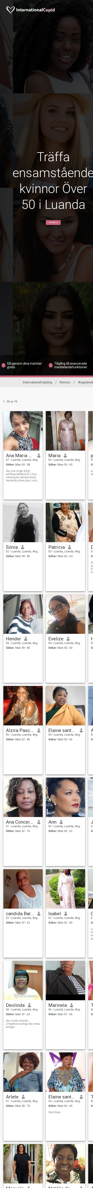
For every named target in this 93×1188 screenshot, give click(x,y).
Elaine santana (62, 730)
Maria (54, 455)
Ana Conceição (20, 822)
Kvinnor (65, 382)
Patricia (56, 547)
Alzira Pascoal (20, 730)
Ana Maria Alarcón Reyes (20, 455)
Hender (13, 639)
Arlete (12, 1097)
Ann (52, 822)
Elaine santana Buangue (62, 1097)
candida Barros (20, 913)
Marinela (57, 1005)
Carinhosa (54, 1112)
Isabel (54, 913)
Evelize (55, 639)
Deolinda (15, 1005)
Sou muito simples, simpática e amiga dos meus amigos (23, 1024)
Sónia (12, 547)
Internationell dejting (37, 382)
